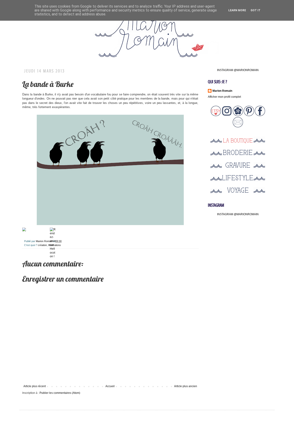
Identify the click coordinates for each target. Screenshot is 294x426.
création (42, 245)
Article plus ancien (185, 386)
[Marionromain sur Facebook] (260, 115)
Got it (255, 10)
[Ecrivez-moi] (238, 126)
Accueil (110, 386)
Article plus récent (34, 386)
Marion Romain (44, 241)
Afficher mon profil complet (224, 96)
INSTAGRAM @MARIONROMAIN (238, 70)
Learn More (237, 10)
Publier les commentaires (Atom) (60, 393)
